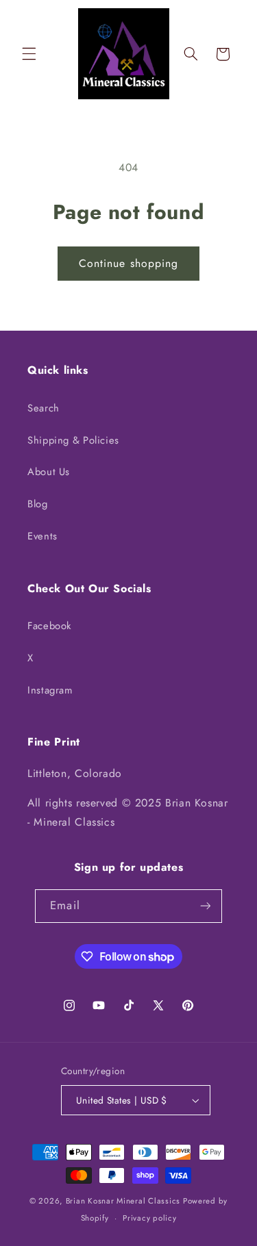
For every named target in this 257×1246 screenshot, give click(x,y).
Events (42, 536)
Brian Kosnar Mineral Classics (123, 1200)
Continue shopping (128, 263)
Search (43, 408)
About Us (48, 471)
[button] (29, 54)
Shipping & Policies (73, 440)
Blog (37, 503)
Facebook (49, 625)
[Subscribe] (205, 906)
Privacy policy (149, 1217)
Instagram (50, 690)
